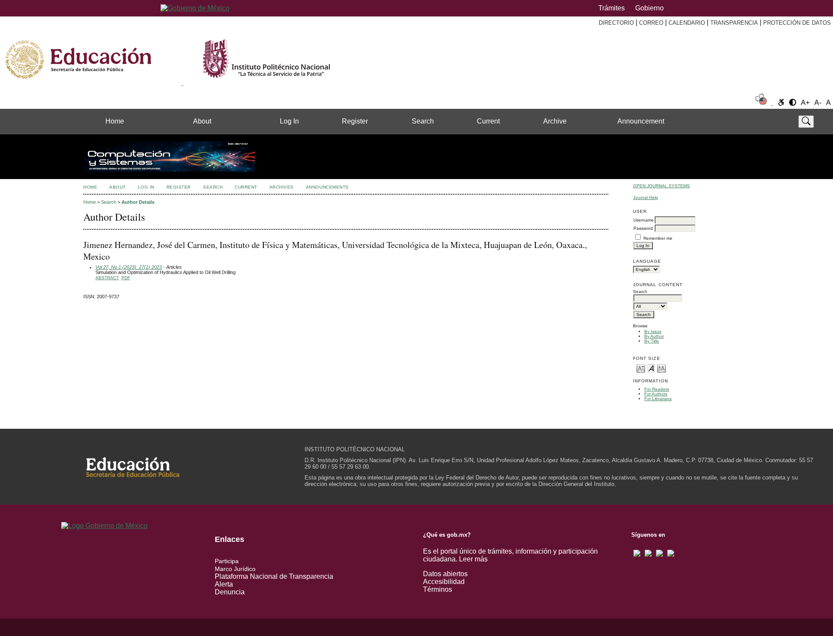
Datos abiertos (445, 573)
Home (114, 121)
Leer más (473, 559)
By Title (651, 341)
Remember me (657, 238)
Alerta (224, 584)
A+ (805, 102)
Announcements (327, 187)
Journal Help (645, 197)
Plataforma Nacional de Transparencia (274, 576)
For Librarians (658, 398)
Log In (289, 121)
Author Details (137, 202)
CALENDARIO (687, 23)
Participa (227, 561)
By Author (654, 336)
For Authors (655, 393)
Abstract (107, 277)
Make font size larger (661, 368)
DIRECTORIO (616, 23)
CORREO (651, 23)
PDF (125, 277)
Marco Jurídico (235, 568)
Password (643, 228)
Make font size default (651, 368)
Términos (437, 589)
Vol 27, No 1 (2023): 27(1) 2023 (128, 267)
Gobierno (649, 8)
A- (817, 102)
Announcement (640, 121)
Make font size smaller (640, 368)
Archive (555, 121)
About (202, 121)
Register (355, 121)
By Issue (653, 331)
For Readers (656, 389)
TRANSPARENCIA (734, 23)
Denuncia (230, 592)
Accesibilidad (444, 581)
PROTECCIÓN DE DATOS (797, 23)
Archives (281, 187)
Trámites (611, 8)
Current (488, 121)
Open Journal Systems (661, 185)
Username (643, 220)
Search (423, 121)
